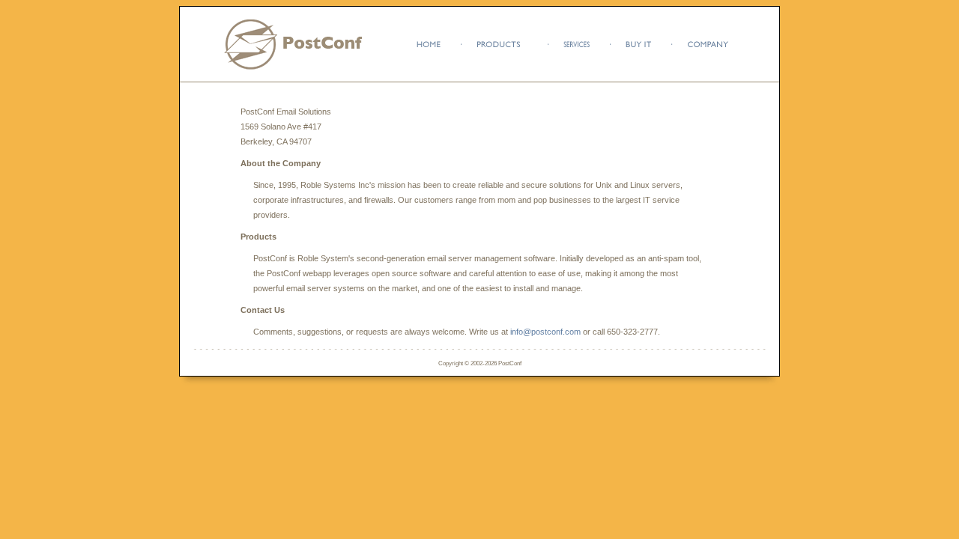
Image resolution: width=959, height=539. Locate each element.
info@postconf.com (545, 331)
